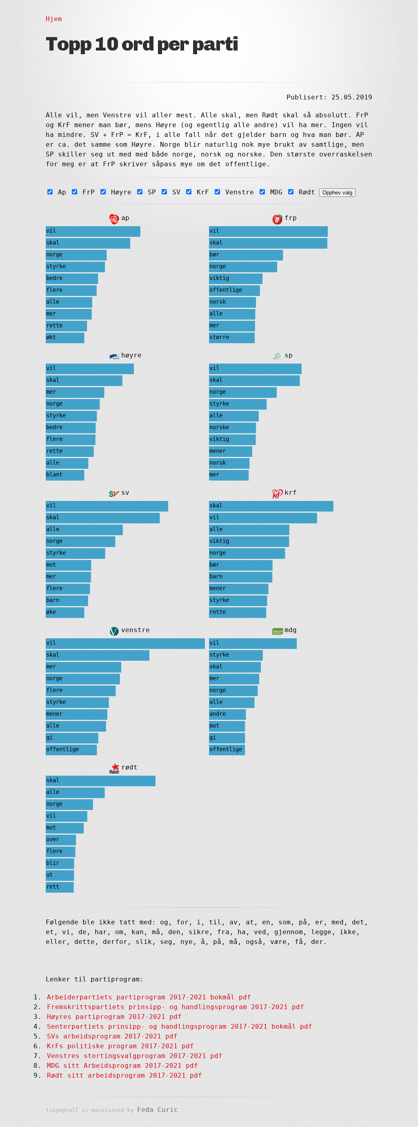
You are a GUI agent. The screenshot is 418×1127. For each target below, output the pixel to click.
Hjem (54, 19)
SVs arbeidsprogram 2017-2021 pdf (112, 1036)
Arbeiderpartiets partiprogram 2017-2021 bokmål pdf (149, 997)
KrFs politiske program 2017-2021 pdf (120, 1046)
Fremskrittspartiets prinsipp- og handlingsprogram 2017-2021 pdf (175, 1007)
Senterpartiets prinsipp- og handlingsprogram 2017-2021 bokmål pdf (179, 1026)
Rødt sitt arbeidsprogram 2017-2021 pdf (124, 1075)
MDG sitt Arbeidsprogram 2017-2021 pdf (122, 1066)
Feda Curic (157, 1110)
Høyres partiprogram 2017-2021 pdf (114, 1017)
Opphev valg (337, 193)
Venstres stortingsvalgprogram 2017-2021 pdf (134, 1056)
